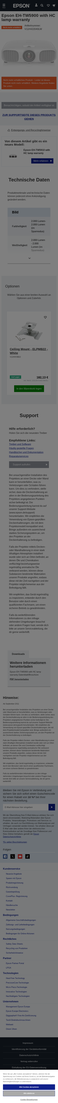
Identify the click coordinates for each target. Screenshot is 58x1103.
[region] (29, 1086)
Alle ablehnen (28, 1093)
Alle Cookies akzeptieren (29, 1087)
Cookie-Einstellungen (29, 1099)
